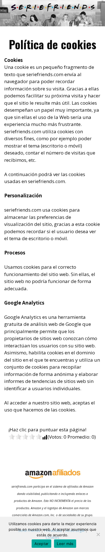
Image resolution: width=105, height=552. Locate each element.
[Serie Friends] (52, 12)
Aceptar (41, 543)
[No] (98, 534)
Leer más (65, 543)
